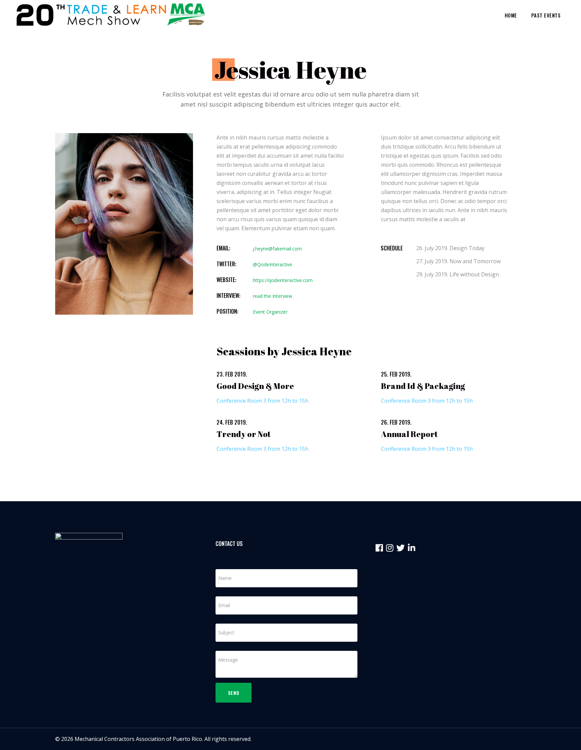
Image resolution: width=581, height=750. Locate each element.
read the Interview (272, 296)
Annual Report (409, 434)
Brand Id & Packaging (423, 386)
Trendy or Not (244, 434)
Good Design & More (255, 386)
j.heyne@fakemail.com (277, 248)
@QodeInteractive (272, 264)
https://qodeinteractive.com (283, 280)
